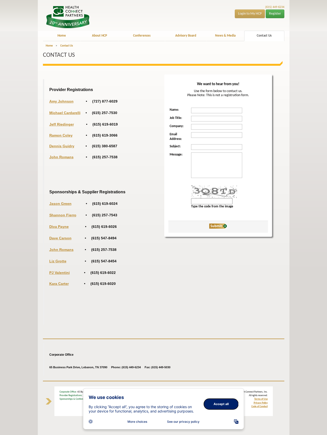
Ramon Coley (61, 135)
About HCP (99, 35)
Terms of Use (261, 399)
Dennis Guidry (61, 146)
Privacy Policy (261, 402)
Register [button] (275, 14)
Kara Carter (59, 284)
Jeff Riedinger (61, 124)
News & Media (225, 35)
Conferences (141, 35)
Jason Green (60, 204)
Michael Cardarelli (64, 113)
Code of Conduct (259, 406)
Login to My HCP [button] (250, 14)
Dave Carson (60, 238)
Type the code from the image (212, 206)
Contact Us (264, 35)
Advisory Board (185, 35)
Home (61, 35)
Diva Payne (59, 227)
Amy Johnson (61, 101)
